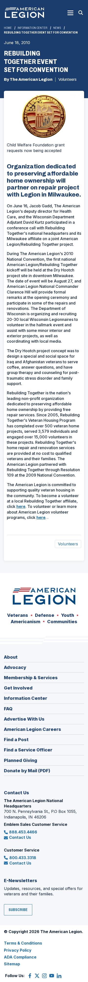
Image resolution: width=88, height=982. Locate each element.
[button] (70, 13)
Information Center (32, 28)
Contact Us (20, 837)
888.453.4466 (23, 832)
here (20, 506)
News (57, 28)
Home (8, 28)
